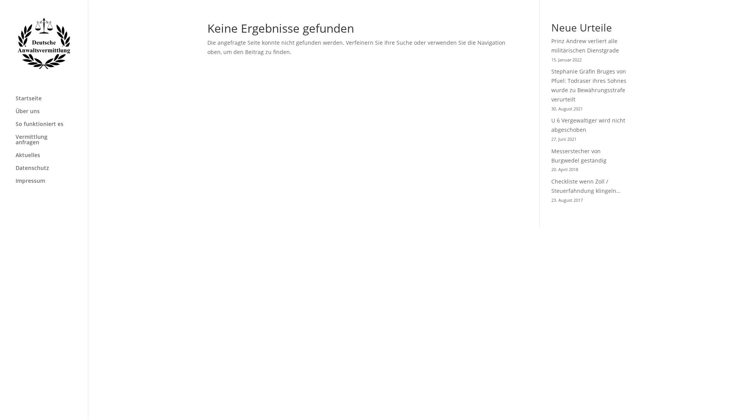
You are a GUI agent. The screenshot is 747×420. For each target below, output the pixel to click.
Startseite (29, 99)
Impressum (30, 181)
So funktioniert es (39, 124)
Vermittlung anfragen (31, 140)
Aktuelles (28, 155)
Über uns (28, 111)
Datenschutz (32, 168)
